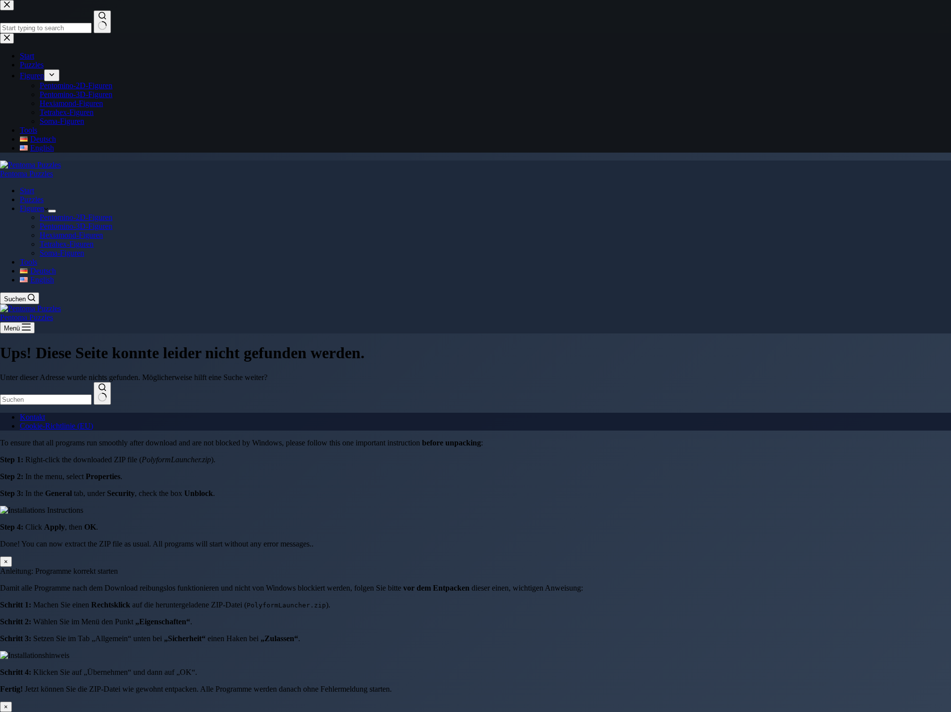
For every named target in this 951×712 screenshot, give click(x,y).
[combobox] (46, 399)
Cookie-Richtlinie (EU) (56, 426)
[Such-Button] (102, 393)
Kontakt (32, 417)
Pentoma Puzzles (26, 173)
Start (27, 190)
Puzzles (32, 199)
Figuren (32, 208)
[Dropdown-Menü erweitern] (52, 211)
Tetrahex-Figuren (67, 244)
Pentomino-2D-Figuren (76, 217)
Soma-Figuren (62, 253)
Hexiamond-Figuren (71, 235)
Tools (28, 262)
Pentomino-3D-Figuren (76, 226)
